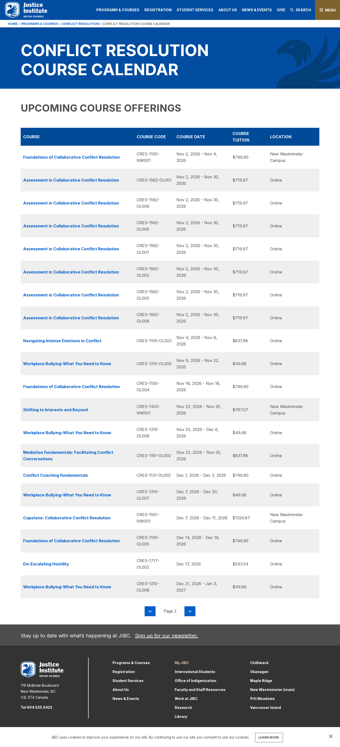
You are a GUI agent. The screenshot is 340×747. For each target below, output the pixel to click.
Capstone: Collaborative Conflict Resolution (67, 517)
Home (13, 24)
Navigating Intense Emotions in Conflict (62, 340)
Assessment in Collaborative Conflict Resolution (71, 180)
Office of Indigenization (195, 681)
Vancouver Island (265, 707)
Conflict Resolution (80, 24)
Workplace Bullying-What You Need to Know (67, 363)
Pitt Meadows (262, 698)
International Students (195, 672)
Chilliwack (259, 663)
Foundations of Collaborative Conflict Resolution (71, 157)
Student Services (195, 10)
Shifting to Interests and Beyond (55, 409)
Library (181, 716)
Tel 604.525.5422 (36, 707)
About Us (227, 10)
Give (281, 10)
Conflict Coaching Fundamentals (55, 475)
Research (183, 707)
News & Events (257, 10)
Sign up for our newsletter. (166, 636)
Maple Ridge (261, 681)
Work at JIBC (186, 698)
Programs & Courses (117, 10)
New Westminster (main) (272, 689)
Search (303, 10)
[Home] (26, 10)
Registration (158, 10)
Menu (330, 10)
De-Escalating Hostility (46, 563)
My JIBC (182, 663)
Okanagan (259, 672)
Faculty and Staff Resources (200, 689)
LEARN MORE (268, 737)
